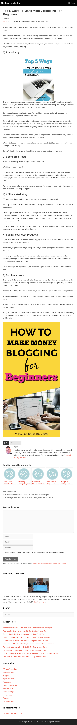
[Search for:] (38, 615)
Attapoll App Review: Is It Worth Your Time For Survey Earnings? (27, 628)
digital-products (9, 679)
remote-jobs (7, 695)
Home (5, 21)
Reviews (6, 698)
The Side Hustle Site (10, 3)
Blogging (6, 676)
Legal (18, 722)
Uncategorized (10, 492)
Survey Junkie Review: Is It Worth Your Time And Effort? (24, 634)
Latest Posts (16, 443)
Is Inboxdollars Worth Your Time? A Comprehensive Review (25, 641)
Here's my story (39, 602)
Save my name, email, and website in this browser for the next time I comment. (35, 553)
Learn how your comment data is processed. (49, 564)
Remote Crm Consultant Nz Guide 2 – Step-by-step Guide (24, 657)
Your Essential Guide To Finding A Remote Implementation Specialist (28, 644)
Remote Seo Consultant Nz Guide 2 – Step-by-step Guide (24, 650)
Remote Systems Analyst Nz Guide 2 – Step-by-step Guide (25, 647)
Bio (7, 443)
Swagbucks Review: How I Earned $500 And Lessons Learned (26, 637)
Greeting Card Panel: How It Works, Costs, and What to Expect (29, 498)
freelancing (7, 682)
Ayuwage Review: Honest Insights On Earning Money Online (25, 631)
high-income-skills (10, 685)
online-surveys (8, 692)
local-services (8, 688)
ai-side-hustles (8, 672)
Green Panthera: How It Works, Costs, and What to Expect (27, 495)
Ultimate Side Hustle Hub (12, 714)
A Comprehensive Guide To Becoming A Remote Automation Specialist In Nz (31, 653)
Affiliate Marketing (10, 669)
